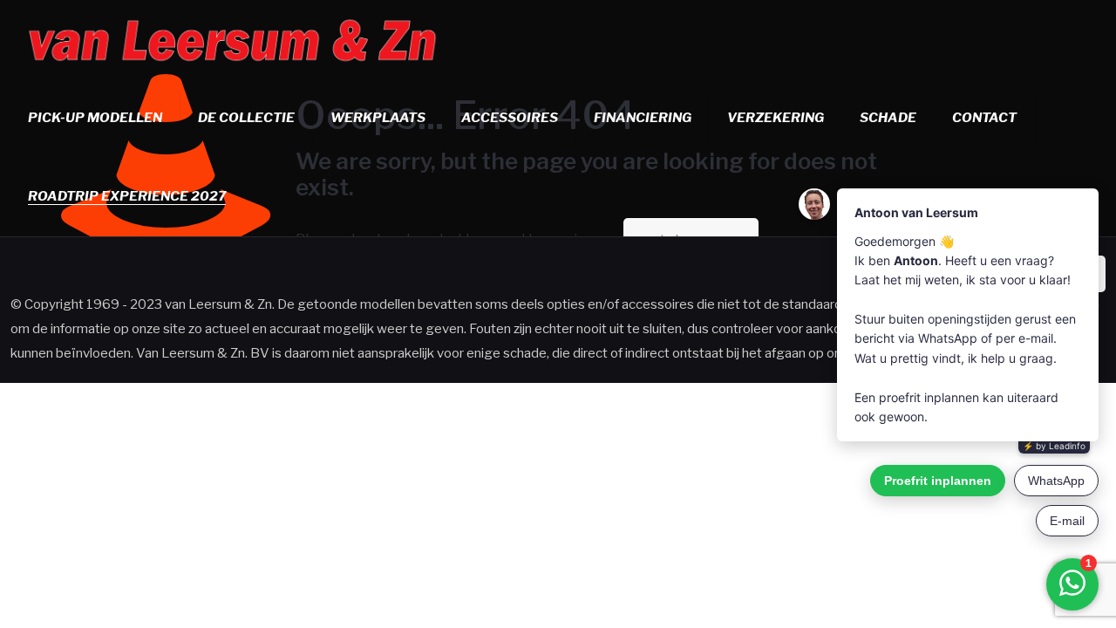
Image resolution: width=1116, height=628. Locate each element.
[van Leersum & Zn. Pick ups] (233, 39)
